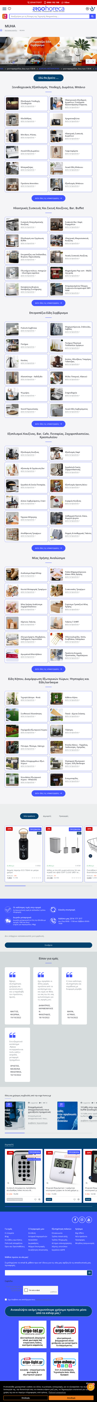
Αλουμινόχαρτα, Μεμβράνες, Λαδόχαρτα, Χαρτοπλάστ (33, 638)
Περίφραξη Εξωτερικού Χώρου (34, 730)
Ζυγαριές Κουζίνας (73, 501)
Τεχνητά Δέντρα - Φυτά (30, 697)
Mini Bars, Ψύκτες (28, 134)
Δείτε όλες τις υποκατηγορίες (47, 198)
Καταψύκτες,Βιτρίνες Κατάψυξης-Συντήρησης (31, 288)
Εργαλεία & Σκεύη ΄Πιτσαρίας (33, 484)
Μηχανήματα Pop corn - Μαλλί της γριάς (78, 271)
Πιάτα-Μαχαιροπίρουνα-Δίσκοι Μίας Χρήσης (75, 573)
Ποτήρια (24, 344)
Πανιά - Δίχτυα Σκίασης (75, 713)
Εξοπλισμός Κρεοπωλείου (76, 484)
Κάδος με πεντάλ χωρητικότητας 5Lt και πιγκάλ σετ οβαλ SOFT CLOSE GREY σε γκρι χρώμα (63, 871)
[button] (88, 61)
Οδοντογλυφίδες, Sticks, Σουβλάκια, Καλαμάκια (75, 638)
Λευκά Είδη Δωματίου (30, 151)
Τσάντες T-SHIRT (72, 622)
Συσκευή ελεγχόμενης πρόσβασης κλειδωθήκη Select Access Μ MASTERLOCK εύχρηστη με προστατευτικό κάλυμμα (21, 1189)
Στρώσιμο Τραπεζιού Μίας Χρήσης (76, 605)
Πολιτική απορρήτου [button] (57, 1392)
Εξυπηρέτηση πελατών (61, 1229)
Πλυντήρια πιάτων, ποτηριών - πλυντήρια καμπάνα (33, 271)
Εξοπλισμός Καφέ (72, 452)
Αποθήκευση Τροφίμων (31, 533)
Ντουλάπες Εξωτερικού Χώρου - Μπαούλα (31, 778)
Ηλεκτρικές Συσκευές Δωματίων (74, 134)
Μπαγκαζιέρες (27, 167)
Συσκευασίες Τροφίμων (75, 589)
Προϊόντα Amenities (29, 183)
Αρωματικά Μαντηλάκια (31, 654)
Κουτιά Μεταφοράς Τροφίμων (33, 589)
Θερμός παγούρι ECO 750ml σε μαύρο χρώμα (23, 871)
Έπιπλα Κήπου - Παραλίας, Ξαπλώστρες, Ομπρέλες (76, 746)
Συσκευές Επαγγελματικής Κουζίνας (32, 223)
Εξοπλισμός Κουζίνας (30, 452)
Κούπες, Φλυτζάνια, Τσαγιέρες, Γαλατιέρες (78, 360)
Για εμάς (8, 1229)
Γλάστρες (69, 730)
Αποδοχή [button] (71, 1398)
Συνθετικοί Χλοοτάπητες (31, 713)
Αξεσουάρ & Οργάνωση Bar (32, 468)
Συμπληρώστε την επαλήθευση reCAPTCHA (13, 1288)
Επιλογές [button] (26, 1398)
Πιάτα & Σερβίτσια (29, 328)
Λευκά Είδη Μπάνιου (74, 167)
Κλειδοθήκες (26, 118)
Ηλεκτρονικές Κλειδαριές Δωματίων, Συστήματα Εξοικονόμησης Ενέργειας (76, 102)
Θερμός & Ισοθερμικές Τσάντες (78, 533)
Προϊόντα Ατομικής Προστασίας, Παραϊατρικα (76, 654)
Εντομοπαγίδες (71, 778)
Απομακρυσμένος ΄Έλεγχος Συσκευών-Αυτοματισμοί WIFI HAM (78, 288)
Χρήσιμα (79, 1229)
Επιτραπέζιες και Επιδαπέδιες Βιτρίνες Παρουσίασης (33, 255)
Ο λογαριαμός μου (36, 1229)
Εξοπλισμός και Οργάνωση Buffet (32, 239)
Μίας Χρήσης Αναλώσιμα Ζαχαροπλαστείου (31, 605)
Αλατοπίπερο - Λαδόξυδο (31, 376)
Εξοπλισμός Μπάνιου (74, 183)
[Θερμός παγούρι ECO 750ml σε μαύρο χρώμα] (24, 844)
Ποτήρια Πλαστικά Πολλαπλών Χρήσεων (74, 344)
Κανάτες (24, 360)
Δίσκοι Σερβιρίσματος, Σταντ (33, 501)
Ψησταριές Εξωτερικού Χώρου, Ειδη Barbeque (75, 762)
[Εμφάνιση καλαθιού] (92, 9)
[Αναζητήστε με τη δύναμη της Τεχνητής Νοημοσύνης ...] (92, 16)
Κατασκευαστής (11, 30)
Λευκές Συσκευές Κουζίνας (76, 255)
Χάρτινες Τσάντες (28, 622)
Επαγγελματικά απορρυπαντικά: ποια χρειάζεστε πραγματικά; (39, 1109)
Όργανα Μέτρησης (29, 517)
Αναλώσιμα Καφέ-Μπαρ (31, 573)
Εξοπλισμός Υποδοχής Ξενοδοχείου (30, 102)
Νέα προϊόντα (29, 816)
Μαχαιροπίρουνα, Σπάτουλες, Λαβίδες (78, 328)
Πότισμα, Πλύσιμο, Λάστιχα (32, 746)
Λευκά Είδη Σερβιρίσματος (76, 409)
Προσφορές (63, 816)
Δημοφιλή (47, 816)
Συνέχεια (48, 945)
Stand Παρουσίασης (29, 409)
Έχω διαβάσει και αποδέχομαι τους (29, 1299)
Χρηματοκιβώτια (72, 118)
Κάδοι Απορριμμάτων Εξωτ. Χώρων (32, 762)
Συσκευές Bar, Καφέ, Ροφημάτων (73, 223)
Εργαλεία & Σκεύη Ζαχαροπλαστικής (72, 468)
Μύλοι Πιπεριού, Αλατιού (76, 376)
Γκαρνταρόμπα (71, 151)
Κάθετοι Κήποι (71, 697)
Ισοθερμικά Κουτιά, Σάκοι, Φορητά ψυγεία (76, 517)
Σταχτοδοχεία (71, 393)
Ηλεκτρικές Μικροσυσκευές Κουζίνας (77, 239)
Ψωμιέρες (25, 393)
